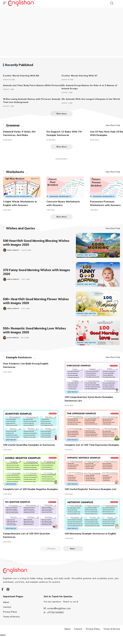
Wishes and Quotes (20, 228)
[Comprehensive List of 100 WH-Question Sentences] (30, 513)
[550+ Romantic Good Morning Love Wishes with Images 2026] (98, 333)
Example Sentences (19, 357)
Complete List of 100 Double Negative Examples (30, 489)
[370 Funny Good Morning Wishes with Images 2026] (98, 274)
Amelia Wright (13, 250)
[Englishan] (21, 3)
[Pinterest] (8, 589)
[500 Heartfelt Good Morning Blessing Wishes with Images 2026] (98, 245)
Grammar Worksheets (60, 196)
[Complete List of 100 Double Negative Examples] (30, 469)
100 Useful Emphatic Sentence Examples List (90, 489)
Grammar (13, 125)
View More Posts (112, 125)
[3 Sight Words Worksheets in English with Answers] (21, 186)
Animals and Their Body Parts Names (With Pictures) (32, 85)
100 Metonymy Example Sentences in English (90, 533)
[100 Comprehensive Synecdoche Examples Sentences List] (92, 377)
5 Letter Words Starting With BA (21, 75)
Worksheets (15, 171)
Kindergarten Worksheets (19, 196)
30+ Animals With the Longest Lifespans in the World (91, 99)
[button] (5, 3)
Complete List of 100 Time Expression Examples (91, 444)
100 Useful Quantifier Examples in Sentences (29, 444)
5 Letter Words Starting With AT (80, 75)
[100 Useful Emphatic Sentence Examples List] (92, 469)
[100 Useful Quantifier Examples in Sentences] (30, 425)
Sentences (72, 392)
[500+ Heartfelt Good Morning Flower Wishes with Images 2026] (98, 303)
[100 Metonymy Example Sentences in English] (92, 513)
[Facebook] (2, 589)
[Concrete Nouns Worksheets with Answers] (65, 186)
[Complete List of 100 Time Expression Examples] (92, 425)
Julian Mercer (12, 338)
